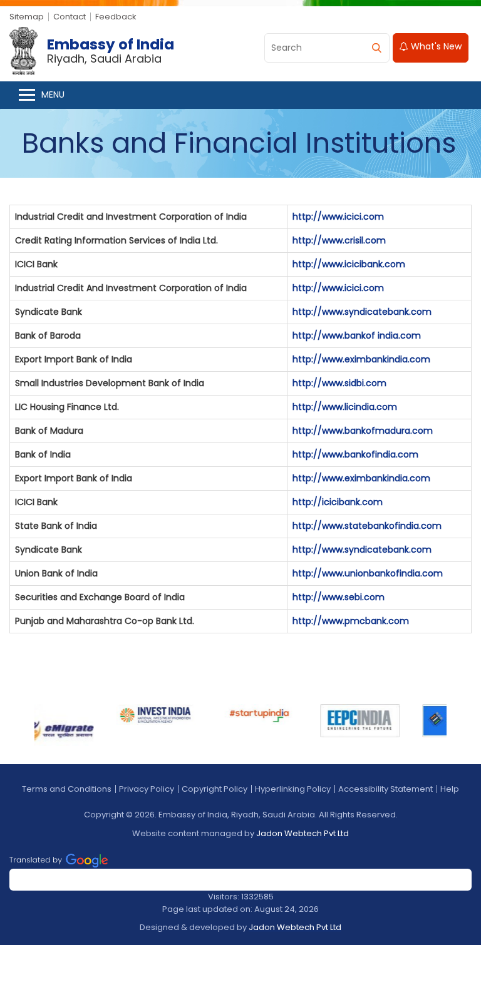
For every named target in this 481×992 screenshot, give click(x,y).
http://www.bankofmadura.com (362, 430)
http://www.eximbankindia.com (361, 359)
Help (449, 789)
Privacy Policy (146, 789)
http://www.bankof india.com (356, 335)
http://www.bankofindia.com (355, 454)
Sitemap (26, 17)
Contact (69, 17)
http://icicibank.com (337, 502)
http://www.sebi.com (338, 597)
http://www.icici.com (338, 216)
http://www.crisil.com (339, 240)
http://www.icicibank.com (348, 264)
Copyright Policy (214, 789)
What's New (435, 46)
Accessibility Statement (385, 789)
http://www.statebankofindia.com (367, 525)
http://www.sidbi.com (339, 383)
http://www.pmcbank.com (350, 621)
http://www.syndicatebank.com (362, 311)
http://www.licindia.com (344, 407)
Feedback (116, 17)
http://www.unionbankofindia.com (367, 573)
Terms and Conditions (66, 789)
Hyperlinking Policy (293, 789)
